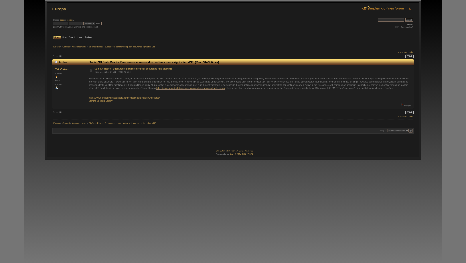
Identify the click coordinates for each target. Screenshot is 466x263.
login (62, 20)
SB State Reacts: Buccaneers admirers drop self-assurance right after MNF (133, 69)
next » (410, 52)
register (70, 20)
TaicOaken (61, 69)
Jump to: (383, 131)
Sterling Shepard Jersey (100, 101)
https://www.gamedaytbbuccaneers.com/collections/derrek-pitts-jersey (190, 88)
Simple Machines (246, 151)
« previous (402, 52)
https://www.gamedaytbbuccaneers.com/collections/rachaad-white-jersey (124, 98)
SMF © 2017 (232, 151)
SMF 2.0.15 (221, 151)
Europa (59, 9)
